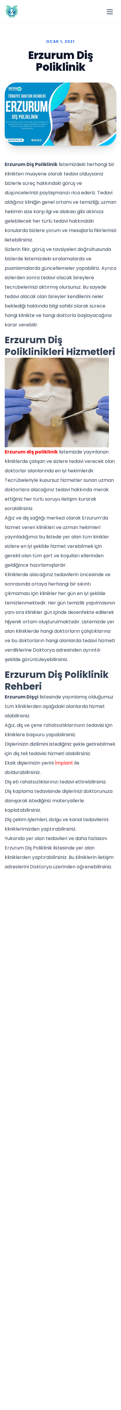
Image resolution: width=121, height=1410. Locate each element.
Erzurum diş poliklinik (31, 451)
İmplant (64, 763)
